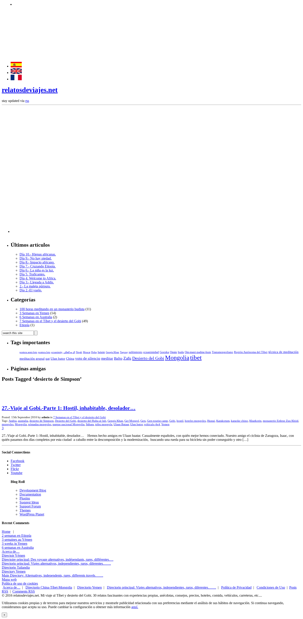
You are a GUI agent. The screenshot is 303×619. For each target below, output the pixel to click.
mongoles (8, 424)
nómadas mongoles (39, 424)
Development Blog (33, 490)
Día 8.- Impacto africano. (37, 262)
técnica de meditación (283, 352)
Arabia (13, 420)
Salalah (101, 352)
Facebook (17, 461)
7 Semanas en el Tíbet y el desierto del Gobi (50, 321)
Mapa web (9, 579)
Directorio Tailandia (16, 567)
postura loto (44, 352)
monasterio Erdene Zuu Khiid (280, 420)
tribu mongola (103, 424)
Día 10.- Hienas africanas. (38, 254)
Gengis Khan (112, 352)
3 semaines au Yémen (17, 539)
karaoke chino (239, 420)
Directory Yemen (14, 571)
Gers (143, 420)
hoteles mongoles (195, 420)
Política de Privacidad (236, 587)
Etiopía (25, 325)
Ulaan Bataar (121, 424)
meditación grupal (32, 358)
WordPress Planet (32, 514)
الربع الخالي (69, 352)
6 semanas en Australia (18, 547)
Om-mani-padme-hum (198, 352)
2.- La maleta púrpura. (35, 286)
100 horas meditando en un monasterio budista (52, 309)
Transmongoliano (222, 352)
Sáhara (90, 424)
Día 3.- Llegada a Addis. (37, 282)
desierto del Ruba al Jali (91, 420)
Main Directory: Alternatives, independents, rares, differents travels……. (52, 575)
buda (181, 352)
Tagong (124, 352)
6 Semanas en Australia (36, 317)
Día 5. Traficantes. (32, 274)
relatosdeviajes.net (30, 90)
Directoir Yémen (13, 555)
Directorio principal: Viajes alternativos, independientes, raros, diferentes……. (56, 563)
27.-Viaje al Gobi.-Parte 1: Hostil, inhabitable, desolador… (69, 408)
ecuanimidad (151, 352)
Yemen (165, 424)
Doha (94, 352)
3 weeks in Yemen (14, 543)
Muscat (86, 352)
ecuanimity (57, 352)
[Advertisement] (94, 4)
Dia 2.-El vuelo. (31, 290)
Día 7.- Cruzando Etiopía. (38, 266)
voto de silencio (87, 358)
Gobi (172, 420)
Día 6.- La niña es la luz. (37, 270)
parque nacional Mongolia (69, 424)
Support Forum (30, 506)
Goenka (164, 352)
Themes (25, 510)
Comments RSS (23, 591)
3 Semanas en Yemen (34, 313)
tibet (196, 357)
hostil (180, 420)
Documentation (30, 494)
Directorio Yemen (89, 587)
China (70, 358)
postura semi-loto (28, 352)
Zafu (127, 358)
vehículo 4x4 (152, 424)
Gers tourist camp (157, 420)
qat (47, 358)
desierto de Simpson (42, 420)
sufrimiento (135, 352)
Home (6, 531)
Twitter (16, 465)
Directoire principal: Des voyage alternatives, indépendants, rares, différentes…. (57, 559)
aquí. (134, 607)
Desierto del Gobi (148, 358)
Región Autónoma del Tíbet (251, 352)
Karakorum (223, 420)
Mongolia (177, 357)
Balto (118, 358)
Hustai (211, 420)
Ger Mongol (131, 420)
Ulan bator (58, 358)
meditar (107, 358)
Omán (173, 352)
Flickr (15, 469)
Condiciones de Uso (271, 587)
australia (23, 420)
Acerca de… (11, 551)
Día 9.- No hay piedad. (36, 258)
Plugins (25, 498)
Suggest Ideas (29, 502)
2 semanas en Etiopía (16, 535)
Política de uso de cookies (20, 583)
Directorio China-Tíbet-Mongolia (49, 587)
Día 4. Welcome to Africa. (38, 278)
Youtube (16, 473)
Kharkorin (255, 420)
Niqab (79, 352)
